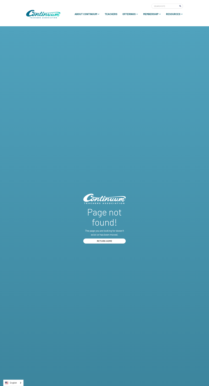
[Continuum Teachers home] (43, 14)
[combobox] (13, 383)
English (13, 382)
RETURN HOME (104, 241)
